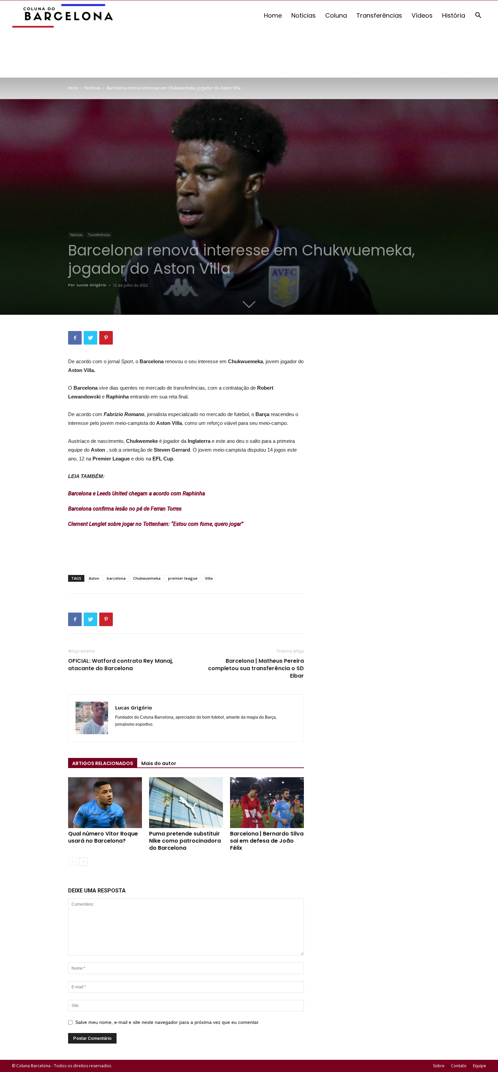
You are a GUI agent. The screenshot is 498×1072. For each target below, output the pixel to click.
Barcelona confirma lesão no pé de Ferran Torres (125, 509)
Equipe (479, 1066)
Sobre (438, 1066)
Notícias (92, 88)
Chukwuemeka (147, 578)
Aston (94, 578)
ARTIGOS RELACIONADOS (102, 763)
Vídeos (422, 15)
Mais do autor (158, 763)
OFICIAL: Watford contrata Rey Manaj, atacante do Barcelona (120, 664)
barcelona (116, 578)
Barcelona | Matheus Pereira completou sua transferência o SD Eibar (256, 668)
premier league (183, 578)
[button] (478, 16)
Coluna (336, 15)
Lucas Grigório (91, 285)
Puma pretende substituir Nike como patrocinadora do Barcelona (185, 841)
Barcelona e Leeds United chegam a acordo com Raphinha (136, 493)
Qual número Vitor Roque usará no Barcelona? (103, 837)
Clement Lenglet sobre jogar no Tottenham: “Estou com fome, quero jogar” (155, 524)
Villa (209, 578)
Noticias (303, 15)
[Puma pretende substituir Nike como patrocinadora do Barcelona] (186, 802)
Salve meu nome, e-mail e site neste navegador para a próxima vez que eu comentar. (167, 1022)
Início (73, 88)
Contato (458, 1066)
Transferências (379, 15)
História (453, 15)
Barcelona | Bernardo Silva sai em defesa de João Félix (267, 841)
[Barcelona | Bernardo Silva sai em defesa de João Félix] (267, 802)
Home (273, 15)
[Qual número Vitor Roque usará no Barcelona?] (105, 802)
